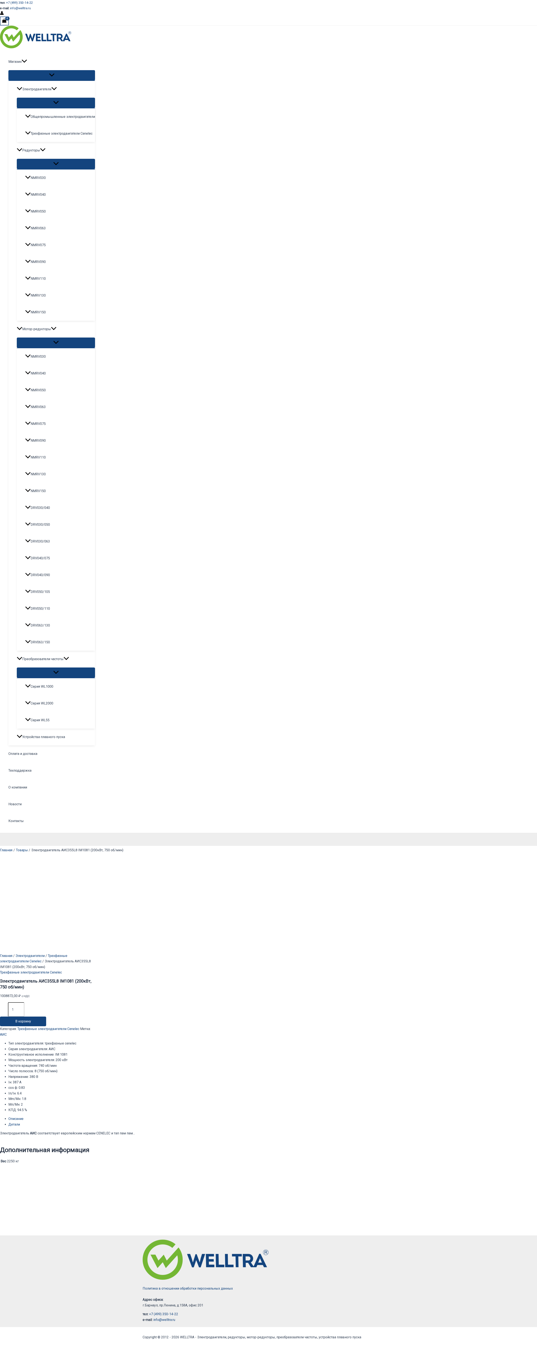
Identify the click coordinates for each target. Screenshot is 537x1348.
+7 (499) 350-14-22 (19, 3)
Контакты (16, 821)
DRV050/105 (40, 592)
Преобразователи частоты (43, 659)
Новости (15, 804)
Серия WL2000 (42, 703)
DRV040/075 (40, 558)
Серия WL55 (40, 720)
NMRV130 (38, 295)
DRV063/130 (40, 625)
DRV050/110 (40, 609)
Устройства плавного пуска (43, 737)
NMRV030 (38, 178)
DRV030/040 (40, 508)
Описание (15, 1119)
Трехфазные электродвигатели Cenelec (62, 133)
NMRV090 (38, 262)
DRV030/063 (40, 541)
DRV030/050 (40, 525)
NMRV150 (38, 312)
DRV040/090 (40, 575)
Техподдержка (19, 771)
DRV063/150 (40, 642)
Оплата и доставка (22, 754)
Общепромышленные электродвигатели (63, 117)
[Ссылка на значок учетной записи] (2, 14)
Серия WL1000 (42, 686)
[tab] (106, 1119)
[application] (24, 61)
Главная (6, 956)
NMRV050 (38, 211)
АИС (3, 1035)
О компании (17, 787)
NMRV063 (38, 228)
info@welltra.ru (20, 8)
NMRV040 (38, 195)
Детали (14, 1124)
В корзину (23, 1021)
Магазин (15, 62)
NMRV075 (38, 245)
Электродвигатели (36, 89)
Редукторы (31, 150)
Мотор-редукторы (36, 329)
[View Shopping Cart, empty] (4, 21)
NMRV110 (38, 279)
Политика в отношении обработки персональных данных (188, 1288)
